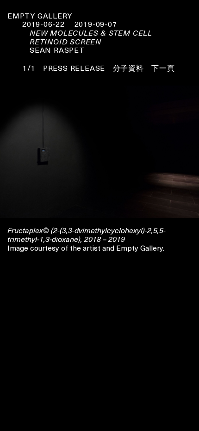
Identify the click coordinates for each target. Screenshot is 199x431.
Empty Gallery (39, 15)
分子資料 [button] (128, 67)
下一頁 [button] (162, 67)
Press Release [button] (74, 67)
